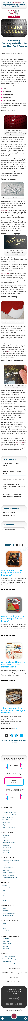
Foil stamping (5, 273)
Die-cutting (10, 351)
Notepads (17, 3)
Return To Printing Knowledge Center (14, 741)
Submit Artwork (14, 781)
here (2, 446)
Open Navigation (14, 1016)
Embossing (4, 210)
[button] (6, 807)
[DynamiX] (14, 998)
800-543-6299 (19, 442)
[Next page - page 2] (21, 735)
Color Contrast (20, 1010)
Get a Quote (14, 766)
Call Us (2, 1018)
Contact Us (25, 1018)
